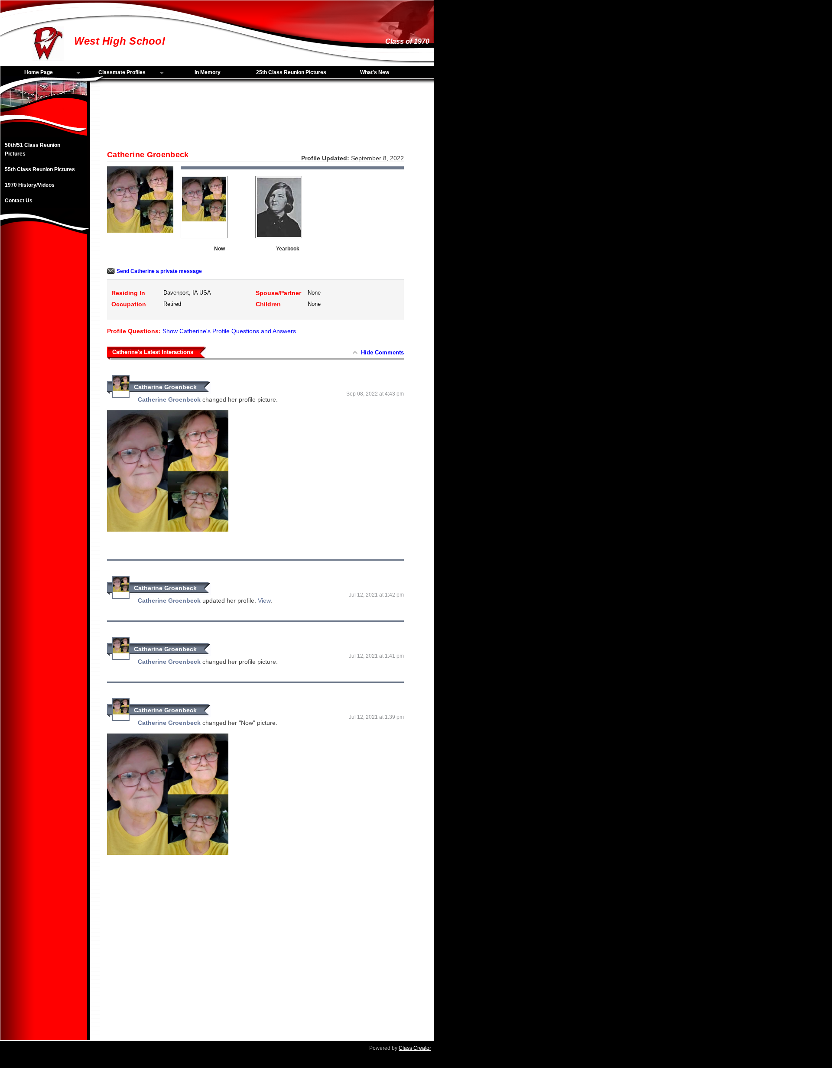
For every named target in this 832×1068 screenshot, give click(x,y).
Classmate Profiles (115, 72)
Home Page (26, 72)
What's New (374, 72)
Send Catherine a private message (159, 271)
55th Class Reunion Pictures (40, 169)
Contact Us (18, 201)
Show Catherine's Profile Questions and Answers (229, 331)
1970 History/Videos (30, 185)
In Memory (208, 72)
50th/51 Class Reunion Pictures (32, 149)
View (264, 600)
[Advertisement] (43, 378)
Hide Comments (382, 352)
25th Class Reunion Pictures (291, 72)
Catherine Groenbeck (165, 386)
